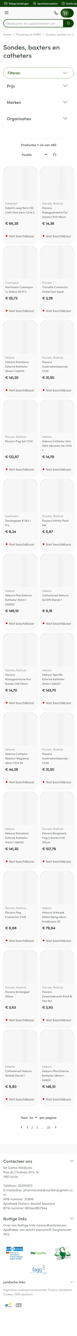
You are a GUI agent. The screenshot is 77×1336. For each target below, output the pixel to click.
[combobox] (33, 23)
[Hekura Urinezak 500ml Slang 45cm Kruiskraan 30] (57, 887)
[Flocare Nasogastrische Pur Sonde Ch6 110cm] (20, 649)
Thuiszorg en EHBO (28, 34)
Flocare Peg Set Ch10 (19, 441)
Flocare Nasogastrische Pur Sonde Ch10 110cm (55, 212)
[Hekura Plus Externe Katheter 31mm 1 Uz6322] (20, 570)
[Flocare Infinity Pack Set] (57, 495)
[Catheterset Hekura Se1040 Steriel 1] (20, 1046)
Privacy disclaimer (60, 1290)
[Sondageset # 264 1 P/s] (20, 495)
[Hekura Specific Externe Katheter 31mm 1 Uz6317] (57, 649)
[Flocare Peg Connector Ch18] (20, 887)
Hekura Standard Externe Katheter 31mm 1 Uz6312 (17, 837)
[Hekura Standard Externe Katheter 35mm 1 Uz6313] (20, 337)
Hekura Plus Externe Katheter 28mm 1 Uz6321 (55, 1075)
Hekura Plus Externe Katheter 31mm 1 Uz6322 (18, 599)
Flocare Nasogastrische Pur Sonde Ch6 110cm (18, 679)
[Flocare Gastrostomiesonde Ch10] (57, 337)
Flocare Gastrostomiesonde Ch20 (55, 758)
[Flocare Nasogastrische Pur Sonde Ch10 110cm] (57, 183)
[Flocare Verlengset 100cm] (20, 967)
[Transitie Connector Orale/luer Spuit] (57, 262)
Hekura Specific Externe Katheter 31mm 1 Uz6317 (53, 679)
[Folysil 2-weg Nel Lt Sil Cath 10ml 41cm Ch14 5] (20, 183)
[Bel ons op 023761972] (56, 13)
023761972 (25, 1185)
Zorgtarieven (61, 1229)
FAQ (6, 1234)
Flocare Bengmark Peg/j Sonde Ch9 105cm (54, 837)
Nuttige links (26, 1225)
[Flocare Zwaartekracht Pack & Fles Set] (57, 967)
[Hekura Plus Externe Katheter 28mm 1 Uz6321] (57, 1046)
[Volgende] (55, 1127)
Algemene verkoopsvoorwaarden (25, 1290)
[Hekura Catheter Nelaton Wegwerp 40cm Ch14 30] (20, 729)
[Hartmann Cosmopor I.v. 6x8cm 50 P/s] (20, 262)
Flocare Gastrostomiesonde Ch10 (55, 366)
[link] (22, 1127)
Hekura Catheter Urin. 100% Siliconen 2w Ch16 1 (57, 445)
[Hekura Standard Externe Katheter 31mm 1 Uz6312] (20, 808)
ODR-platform (23, 1294)
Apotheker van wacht (19, 1229)
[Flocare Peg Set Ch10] (20, 416)
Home (7, 34)
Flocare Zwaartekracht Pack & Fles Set (57, 996)
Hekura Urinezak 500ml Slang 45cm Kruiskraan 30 (54, 916)
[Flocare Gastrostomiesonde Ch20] (57, 729)
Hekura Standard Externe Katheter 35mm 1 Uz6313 (17, 366)
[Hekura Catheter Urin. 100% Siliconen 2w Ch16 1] (57, 416)
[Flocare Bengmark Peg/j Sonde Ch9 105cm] (57, 808)
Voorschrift (43, 1229)
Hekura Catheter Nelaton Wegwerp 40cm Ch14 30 (17, 758)
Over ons (10, 1225)
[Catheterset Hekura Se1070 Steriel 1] (57, 570)
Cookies (8, 1294)
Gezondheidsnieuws (51, 1225)
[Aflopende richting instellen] (54, 154)
